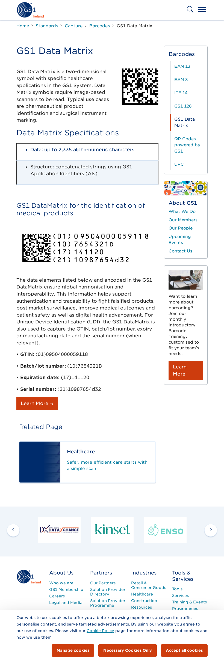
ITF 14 (180, 92)
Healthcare (142, 594)
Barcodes (182, 54)
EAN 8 (181, 79)
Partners (101, 573)
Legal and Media (65, 602)
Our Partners (103, 583)
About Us (61, 573)
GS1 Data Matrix (184, 122)
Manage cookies (73, 650)
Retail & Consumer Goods (148, 585)
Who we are (61, 583)
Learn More (35, 403)
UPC (179, 164)
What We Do (182, 211)
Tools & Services (182, 576)
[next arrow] (210, 530)
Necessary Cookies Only (127, 650)
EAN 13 (182, 66)
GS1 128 (182, 106)
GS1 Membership (66, 589)
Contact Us (180, 251)
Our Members (183, 220)
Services (180, 595)
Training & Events (189, 602)
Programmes (185, 608)
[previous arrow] (13, 530)
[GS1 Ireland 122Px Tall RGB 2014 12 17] (28, 576)
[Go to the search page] (190, 13)
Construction (144, 601)
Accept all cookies (184, 650)
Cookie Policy (100, 631)
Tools (177, 589)
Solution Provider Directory (107, 591)
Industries (144, 573)
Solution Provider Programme (107, 603)
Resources (141, 607)
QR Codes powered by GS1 (187, 145)
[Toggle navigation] (201, 10)
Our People (181, 228)
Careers (57, 596)
